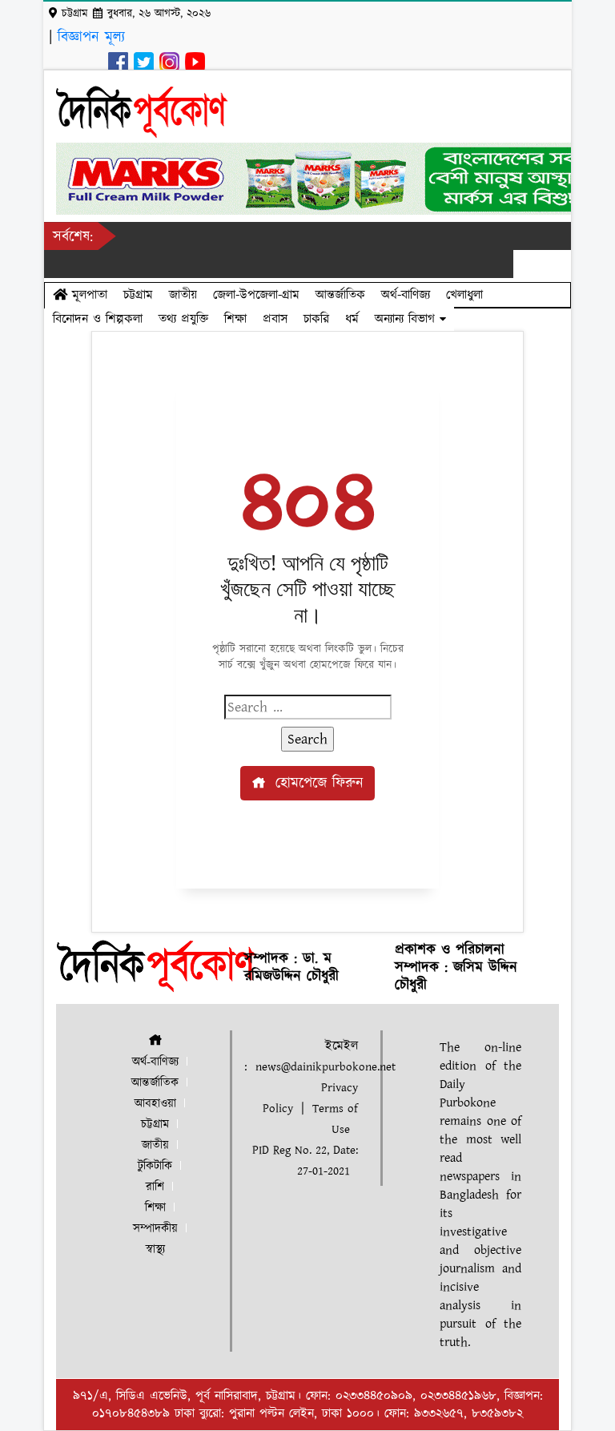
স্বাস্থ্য (155, 1249)
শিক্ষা (235, 319)
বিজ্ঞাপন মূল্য (91, 37)
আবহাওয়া (155, 1103)
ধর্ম (352, 319)
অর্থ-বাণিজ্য (405, 295)
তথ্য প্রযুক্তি (183, 319)
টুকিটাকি (155, 1166)
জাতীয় (183, 295)
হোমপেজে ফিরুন (317, 783)
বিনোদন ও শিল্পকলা (98, 319)
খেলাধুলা (464, 295)
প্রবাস (275, 319)
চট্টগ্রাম (138, 295)
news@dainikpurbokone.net (325, 1066)
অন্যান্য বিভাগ (407, 319)
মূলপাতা (87, 295)
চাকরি (316, 319)
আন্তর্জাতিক (340, 295)
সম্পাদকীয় (155, 1228)
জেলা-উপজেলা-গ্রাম (256, 295)
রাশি (155, 1187)
